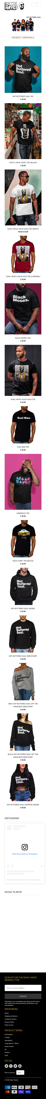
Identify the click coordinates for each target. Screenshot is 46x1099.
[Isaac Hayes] (14, 7)
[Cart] (39, 4)
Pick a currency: (10, 1073)
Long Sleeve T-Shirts (12, 1043)
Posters (7, 1052)
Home (7, 1013)
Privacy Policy (9, 1022)
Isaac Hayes (11, 880)
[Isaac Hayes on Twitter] (7, 1066)
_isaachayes (24, 880)
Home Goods (9, 1046)
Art (6, 1049)
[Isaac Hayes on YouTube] (15, 1066)
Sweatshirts (8, 1040)
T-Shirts (7, 1037)
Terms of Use (9, 1025)
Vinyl (6, 1055)
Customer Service (11, 1019)
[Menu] (34, 4)
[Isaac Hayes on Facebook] (11, 1066)
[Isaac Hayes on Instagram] (20, 1066)
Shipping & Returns (11, 1016)
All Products (9, 1034)
